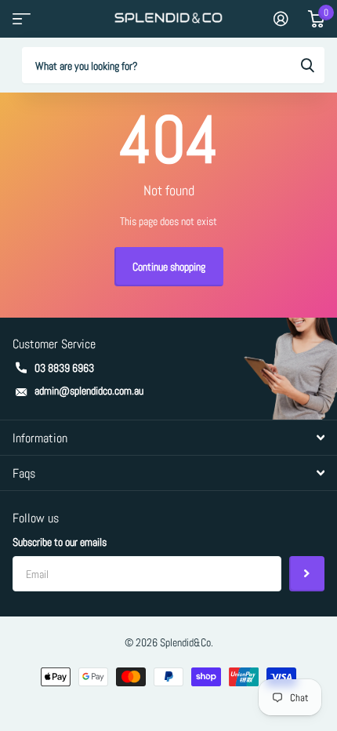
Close (168, 437)
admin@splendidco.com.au (88, 391)
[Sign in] (281, 19)
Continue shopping (168, 267)
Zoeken (307, 65)
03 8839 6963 (64, 368)
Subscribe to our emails (60, 542)
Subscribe (306, 573)
